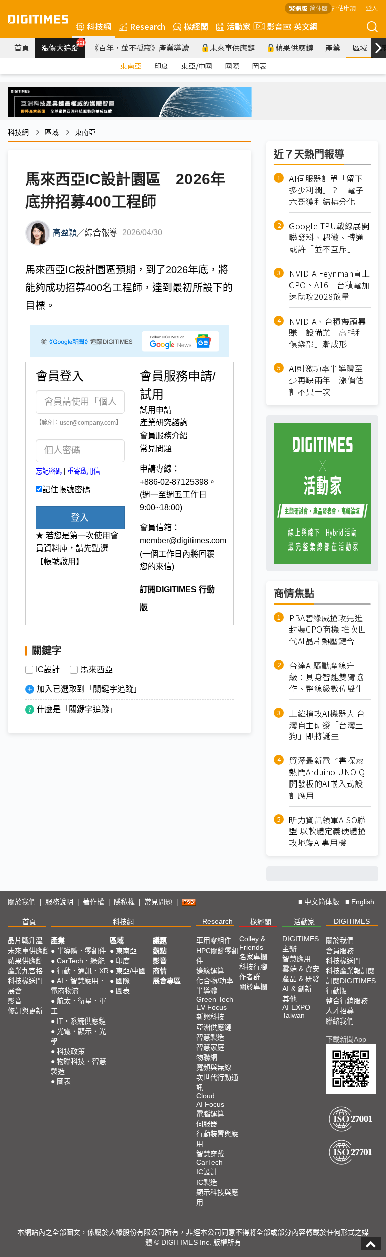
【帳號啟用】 (60, 561)
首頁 (21, 47)
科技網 (99, 26)
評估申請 (344, 7)
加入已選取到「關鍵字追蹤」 (89, 689)
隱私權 (124, 902)
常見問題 (156, 448)
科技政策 (71, 1051)
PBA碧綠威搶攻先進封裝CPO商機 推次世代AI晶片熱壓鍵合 (327, 629)
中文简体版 (321, 902)
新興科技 (210, 1017)
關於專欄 (253, 987)
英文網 (306, 26)
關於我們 (22, 902)
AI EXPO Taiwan (296, 1011)
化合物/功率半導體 (214, 986)
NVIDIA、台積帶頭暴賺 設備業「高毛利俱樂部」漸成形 (327, 333)
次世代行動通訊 (217, 1082)
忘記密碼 (49, 471)
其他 (289, 999)
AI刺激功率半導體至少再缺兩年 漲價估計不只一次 (326, 380)
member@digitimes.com (183, 540)
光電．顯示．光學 (78, 1036)
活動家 (239, 26)
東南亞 (130, 66)
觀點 (160, 951)
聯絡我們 (340, 1021)
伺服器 (206, 1124)
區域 (359, 47)
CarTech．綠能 (81, 961)
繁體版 (298, 8)
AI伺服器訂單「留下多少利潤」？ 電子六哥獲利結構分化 (326, 190)
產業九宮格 (25, 971)
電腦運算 (210, 1114)
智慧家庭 (210, 1047)
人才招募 (340, 1011)
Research (147, 26)
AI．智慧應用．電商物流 (78, 986)
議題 (160, 940)
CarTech (209, 1162)
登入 (372, 7)
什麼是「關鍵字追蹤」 (77, 709)
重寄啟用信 (83, 471)
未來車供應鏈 (232, 47)
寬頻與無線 (213, 1067)
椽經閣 (196, 26)
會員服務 (340, 951)
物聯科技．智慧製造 (78, 1066)
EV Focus (211, 1007)
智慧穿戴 (210, 1154)
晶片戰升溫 (25, 940)
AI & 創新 (297, 989)
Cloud (205, 1096)
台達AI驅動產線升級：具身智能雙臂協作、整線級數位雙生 (326, 677)
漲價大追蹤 (63, 46)
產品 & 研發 (300, 979)
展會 (15, 991)
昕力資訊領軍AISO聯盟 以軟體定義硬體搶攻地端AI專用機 (327, 831)
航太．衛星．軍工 (78, 1006)
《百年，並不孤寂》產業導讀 (140, 47)
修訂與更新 (25, 1011)
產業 (332, 47)
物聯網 (206, 1057)
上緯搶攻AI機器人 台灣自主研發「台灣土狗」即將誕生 (327, 725)
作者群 (249, 977)
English (362, 902)
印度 (161, 66)
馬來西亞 (96, 670)
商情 (160, 971)
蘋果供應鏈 (294, 47)
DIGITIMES (352, 921)
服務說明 (59, 902)
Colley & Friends (252, 943)
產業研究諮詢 (164, 422)
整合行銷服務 (347, 1001)
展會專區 (167, 981)
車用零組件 (213, 940)
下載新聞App (346, 1039)
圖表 (259, 66)
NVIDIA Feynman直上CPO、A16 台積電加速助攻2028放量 (329, 285)
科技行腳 (253, 967)
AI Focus (210, 1104)
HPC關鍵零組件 (217, 956)
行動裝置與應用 (217, 1139)
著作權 (93, 902)
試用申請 (156, 410)
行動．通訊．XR (83, 971)
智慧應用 (296, 959)
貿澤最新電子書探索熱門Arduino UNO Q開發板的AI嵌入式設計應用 (327, 778)
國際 (232, 66)
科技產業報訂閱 (350, 971)
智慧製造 (210, 1037)
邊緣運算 (210, 971)
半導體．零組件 (81, 951)
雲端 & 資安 (300, 969)
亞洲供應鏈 (213, 1027)
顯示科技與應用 (217, 1197)
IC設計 (48, 670)
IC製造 (206, 1182)
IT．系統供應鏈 (81, 1021)
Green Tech (214, 999)
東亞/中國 (196, 66)
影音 (271, 26)
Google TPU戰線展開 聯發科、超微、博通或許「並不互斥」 (330, 237)
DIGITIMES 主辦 (300, 944)
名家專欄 (253, 957)
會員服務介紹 (164, 435)
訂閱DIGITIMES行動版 (351, 986)
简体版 (319, 8)
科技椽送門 (25, 981)
